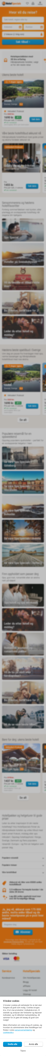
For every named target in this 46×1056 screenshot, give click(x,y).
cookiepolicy (8, 1032)
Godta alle (12, 1044)
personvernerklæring (23, 1030)
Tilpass (23, 1051)
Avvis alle (33, 1044)
